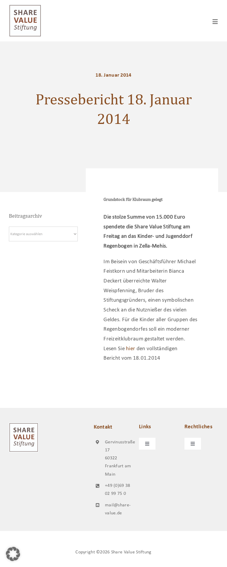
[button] (13, 554)
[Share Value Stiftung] (25, 7)
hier (130, 349)
